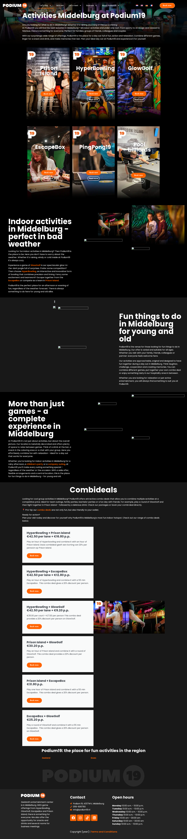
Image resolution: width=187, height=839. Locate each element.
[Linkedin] (94, 818)
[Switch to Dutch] (137, 5)
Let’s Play (44, 5)
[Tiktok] (87, 818)
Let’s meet (73, 5)
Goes (93, 757)
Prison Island (52, 280)
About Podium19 (109, 5)
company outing (56, 464)
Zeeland (46, 757)
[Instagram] (80, 818)
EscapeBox (14, 280)
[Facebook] (73, 818)
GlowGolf (35, 265)
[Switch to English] (141, 5)
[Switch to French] (151, 5)
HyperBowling (29, 271)
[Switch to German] (146, 5)
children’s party (35, 464)
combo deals (44, 509)
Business (90, 5)
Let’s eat (60, 5)
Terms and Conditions (104, 831)
